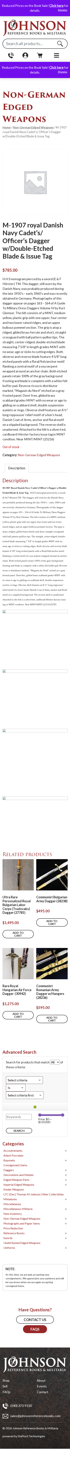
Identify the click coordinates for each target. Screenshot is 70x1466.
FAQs (35, 1329)
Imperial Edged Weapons (18, 1184)
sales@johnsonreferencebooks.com (35, 1416)
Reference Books (14, 1233)
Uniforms (9, 1247)
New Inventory (12, 1213)
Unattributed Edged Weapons (21, 1242)
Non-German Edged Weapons (33, 127)
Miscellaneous (12, 1204)
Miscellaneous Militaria (17, 1208)
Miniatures (10, 1199)
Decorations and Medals (18, 1175)
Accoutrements (12, 1150)
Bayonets (9, 1160)
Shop (6, 1380)
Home (7, 127)
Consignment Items (15, 1165)
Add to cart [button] (18, 934)
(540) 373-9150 (21, 1406)
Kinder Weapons (13, 1189)
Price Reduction (13, 1228)
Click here (56, 6)
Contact (42, 1392)
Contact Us (35, 1319)
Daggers (8, 1170)
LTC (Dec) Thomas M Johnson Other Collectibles (33, 1194)
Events (42, 1386)
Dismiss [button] (62, 10)
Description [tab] (16, 468)
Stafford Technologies (31, 1436)
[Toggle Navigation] (56, 55)
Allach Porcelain (13, 1155)
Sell (5, 1386)
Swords (8, 1238)
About (41, 1380)
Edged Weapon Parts (16, 1179)
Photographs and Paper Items (21, 1223)
